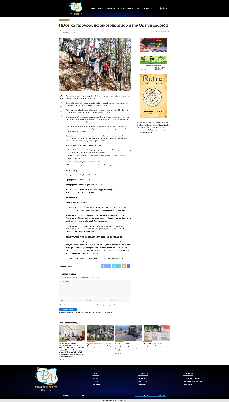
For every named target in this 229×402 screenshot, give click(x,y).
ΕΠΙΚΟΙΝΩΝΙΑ (97, 385)
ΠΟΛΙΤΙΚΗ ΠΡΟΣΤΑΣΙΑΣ (110, 400)
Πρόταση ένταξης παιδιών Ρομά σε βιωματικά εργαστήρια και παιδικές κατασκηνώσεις (99, 346)
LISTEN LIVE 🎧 (143, 378)
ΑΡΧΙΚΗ (95, 378)
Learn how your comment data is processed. (99, 312)
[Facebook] (163, 8)
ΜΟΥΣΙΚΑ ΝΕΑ (143, 381)
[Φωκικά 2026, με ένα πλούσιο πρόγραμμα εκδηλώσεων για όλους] (157, 333)
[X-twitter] (166, 8)
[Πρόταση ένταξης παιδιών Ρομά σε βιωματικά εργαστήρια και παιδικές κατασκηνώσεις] (100, 333)
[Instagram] (161, 8)
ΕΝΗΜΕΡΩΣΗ (64, 20)
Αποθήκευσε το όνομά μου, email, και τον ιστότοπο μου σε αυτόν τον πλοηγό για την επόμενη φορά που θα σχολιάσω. (91, 305)
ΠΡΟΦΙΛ (95, 381)
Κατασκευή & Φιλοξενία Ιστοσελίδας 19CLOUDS (150, 396)
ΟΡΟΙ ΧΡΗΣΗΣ (122, 400)
